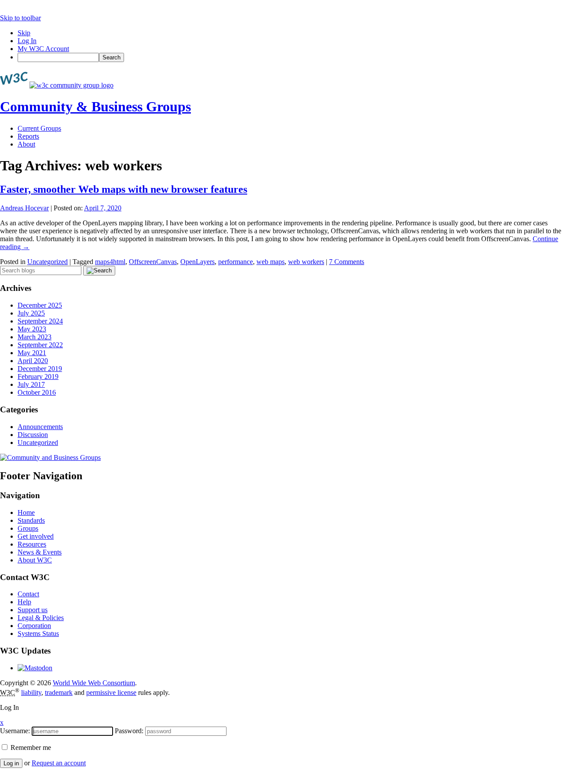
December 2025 (40, 305)
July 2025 (31, 313)
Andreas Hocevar (24, 208)
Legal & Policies (41, 617)
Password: (129, 731)
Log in (11, 763)
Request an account (59, 763)
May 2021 (32, 352)
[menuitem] (290, 57)
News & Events (40, 552)
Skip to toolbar (20, 18)
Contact (28, 594)
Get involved (36, 536)
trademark (59, 692)
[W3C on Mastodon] (35, 668)
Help (24, 602)
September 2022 (40, 345)
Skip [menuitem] (24, 33)
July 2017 (31, 384)
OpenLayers (197, 261)
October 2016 (37, 392)
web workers (306, 261)
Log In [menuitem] (27, 40)
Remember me (30, 747)
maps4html (110, 261)
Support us (33, 609)
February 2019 (38, 376)
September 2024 (40, 321)
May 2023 (32, 329)
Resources (32, 544)
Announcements (40, 426)
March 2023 (34, 337)
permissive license (111, 692)
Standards (31, 520)
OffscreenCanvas (153, 261)
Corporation (34, 625)
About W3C (35, 560)
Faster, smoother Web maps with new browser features (123, 189)
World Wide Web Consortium (94, 683)
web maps (270, 261)
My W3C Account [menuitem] (43, 48)
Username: (15, 731)
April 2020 (33, 360)
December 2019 (40, 368)
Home (26, 512)
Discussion (33, 434)
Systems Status (38, 633)
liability (31, 692)
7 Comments (346, 261)
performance (235, 261)
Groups (28, 528)
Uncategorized (47, 261)
